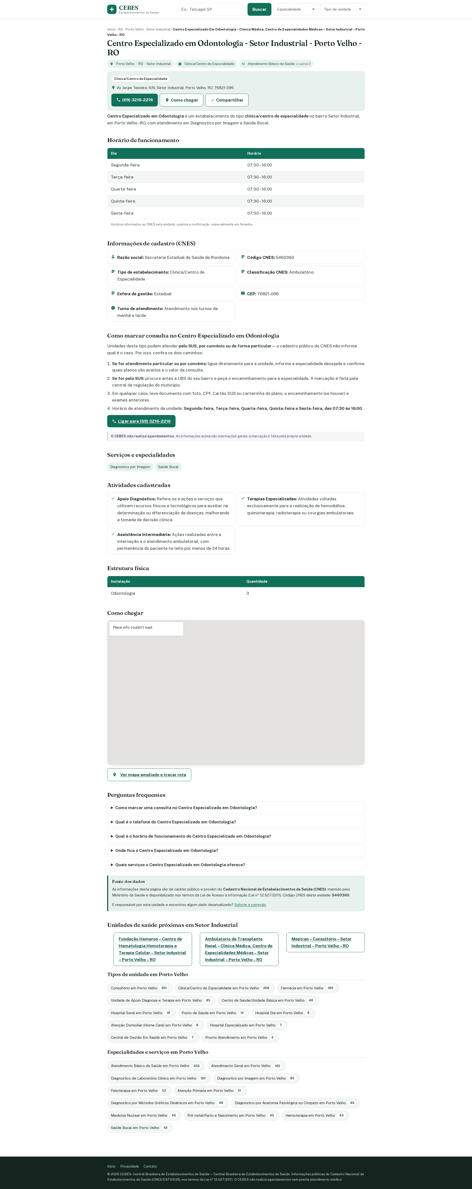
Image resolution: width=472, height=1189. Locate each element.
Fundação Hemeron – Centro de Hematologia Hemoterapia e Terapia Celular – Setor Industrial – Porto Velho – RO (152, 949)
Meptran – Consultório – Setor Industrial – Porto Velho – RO (322, 942)
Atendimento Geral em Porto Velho (245, 1066)
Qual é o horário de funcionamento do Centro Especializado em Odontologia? (193, 836)
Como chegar (184, 100)
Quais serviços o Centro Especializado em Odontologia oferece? (180, 864)
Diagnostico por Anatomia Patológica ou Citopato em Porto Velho (294, 1103)
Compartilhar (229, 100)
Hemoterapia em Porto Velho (314, 1115)
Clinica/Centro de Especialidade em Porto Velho (223, 988)
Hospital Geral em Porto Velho (140, 1013)
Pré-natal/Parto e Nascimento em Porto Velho (230, 1115)
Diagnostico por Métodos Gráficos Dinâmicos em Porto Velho (167, 1103)
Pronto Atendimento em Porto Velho (239, 1037)
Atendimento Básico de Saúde (271, 64)
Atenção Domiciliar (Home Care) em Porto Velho (154, 1025)
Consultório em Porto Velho (139, 988)
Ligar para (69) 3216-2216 (144, 421)
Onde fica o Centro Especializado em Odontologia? (166, 850)
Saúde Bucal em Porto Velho (139, 1128)
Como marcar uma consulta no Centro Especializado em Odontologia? (186, 807)
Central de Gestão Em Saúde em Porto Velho (152, 1037)
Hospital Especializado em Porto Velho (246, 1025)
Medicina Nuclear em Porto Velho (143, 1115)
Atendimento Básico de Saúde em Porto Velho (155, 1066)
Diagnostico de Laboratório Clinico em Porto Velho (158, 1078)
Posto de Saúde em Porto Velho (213, 1013)
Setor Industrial (158, 29)
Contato (150, 1166)
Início (111, 29)
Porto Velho (134, 29)
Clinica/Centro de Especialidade (209, 64)
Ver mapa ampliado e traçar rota (153, 774)
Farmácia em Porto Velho (307, 988)
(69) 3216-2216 (137, 99)
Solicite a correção (250, 905)
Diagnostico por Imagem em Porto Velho (255, 1078)
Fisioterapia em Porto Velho (138, 1090)
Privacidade (129, 1166)
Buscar (259, 9)
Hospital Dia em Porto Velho (282, 1013)
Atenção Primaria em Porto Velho (209, 1090)
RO (120, 29)
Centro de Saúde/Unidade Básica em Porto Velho (267, 1000)
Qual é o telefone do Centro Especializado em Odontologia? (175, 821)
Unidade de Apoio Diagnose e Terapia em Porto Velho (160, 1000)
